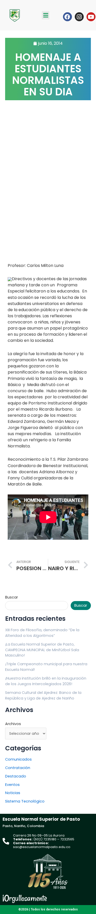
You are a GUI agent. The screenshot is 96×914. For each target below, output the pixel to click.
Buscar (11, 597)
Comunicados (18, 759)
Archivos (13, 723)
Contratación (17, 767)
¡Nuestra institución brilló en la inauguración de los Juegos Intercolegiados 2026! (45, 681)
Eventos (12, 784)
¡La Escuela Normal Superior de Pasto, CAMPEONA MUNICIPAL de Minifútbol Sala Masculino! (42, 650)
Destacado (15, 776)
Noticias (12, 792)
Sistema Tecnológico (25, 801)
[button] (45, 15)
